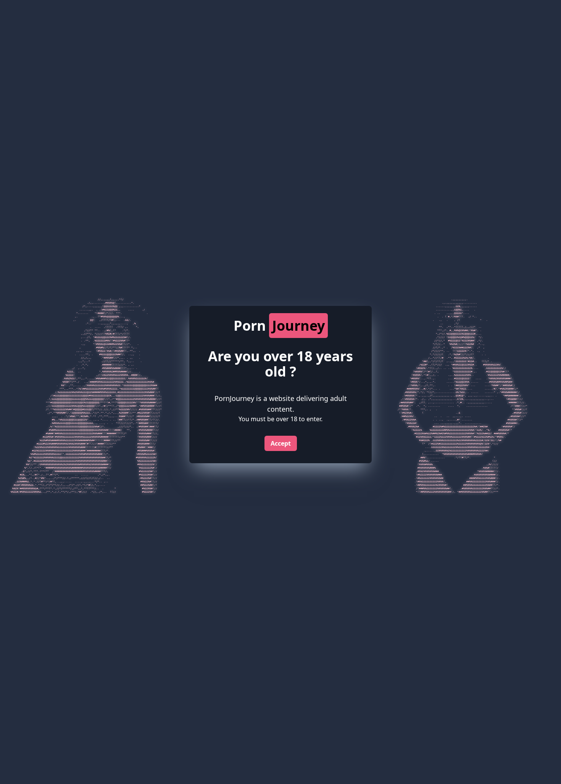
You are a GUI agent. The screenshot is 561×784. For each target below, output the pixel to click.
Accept (281, 443)
